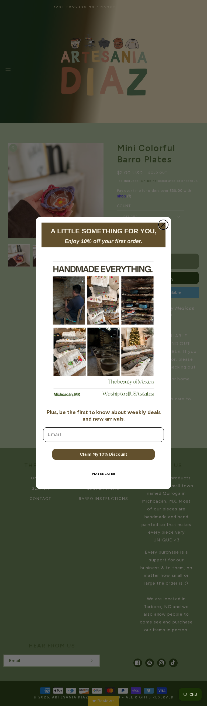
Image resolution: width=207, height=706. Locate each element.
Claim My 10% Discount (103, 454)
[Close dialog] (163, 225)
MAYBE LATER (103, 474)
